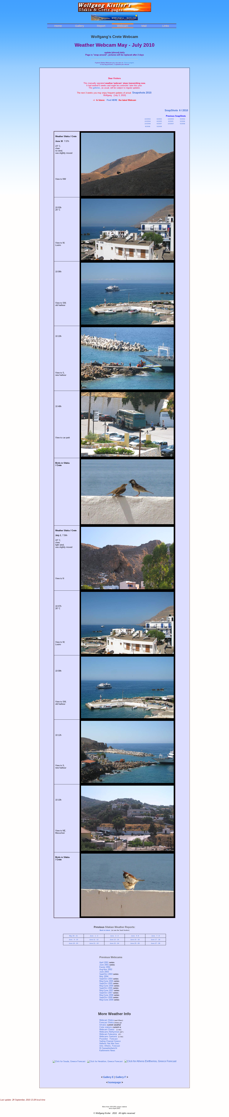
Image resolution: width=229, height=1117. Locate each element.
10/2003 (171, 119)
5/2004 (182, 119)
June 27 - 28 (155, 943)
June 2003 (104, 972)
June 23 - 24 (114, 943)
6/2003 (159, 119)
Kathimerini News (107, 1050)
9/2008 (147, 126)
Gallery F (121, 1077)
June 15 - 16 (135, 939)
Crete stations (106, 1027)
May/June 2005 (106, 981)
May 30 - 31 (73, 936)
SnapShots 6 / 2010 (176, 110)
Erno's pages (129, 62)
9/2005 (170, 121)
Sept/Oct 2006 (105, 988)
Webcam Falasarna (108, 1034)
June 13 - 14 (114, 939)
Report (101, 25)
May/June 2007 (106, 990)
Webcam (122, 25)
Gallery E (108, 1077)
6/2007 (159, 123)
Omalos (102, 1025)
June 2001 (104, 965)
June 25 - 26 (135, 943)
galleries (96, 88)
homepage (114, 1082)
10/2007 (171, 123)
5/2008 (182, 123)
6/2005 (159, 121)
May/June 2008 (106, 995)
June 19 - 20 (73, 943)
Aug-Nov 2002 (105, 969)
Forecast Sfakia (106, 1022)
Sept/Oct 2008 (105, 997)
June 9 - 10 (73, 939)
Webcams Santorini (108, 1036)
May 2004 (103, 976)
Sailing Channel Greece (110, 1041)
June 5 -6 (135, 936)
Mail (144, 25)
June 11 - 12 (93, 939)
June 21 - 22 (94, 943)
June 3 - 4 (114, 936)
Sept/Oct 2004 (105, 979)
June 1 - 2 (94, 936)
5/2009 (159, 126)
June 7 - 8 (155, 936)
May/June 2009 (106, 1000)
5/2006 (182, 121)
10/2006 (148, 123)
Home (58, 25)
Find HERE (112, 100)
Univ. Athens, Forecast (109, 1046)
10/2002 (148, 119)
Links (165, 25)
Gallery (79, 25)
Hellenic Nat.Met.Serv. (109, 1043)
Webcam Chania (107, 1029)
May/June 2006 (106, 986)
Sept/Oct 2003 (105, 974)
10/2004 (148, 121)
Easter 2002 (104, 967)
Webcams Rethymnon (109, 1032)
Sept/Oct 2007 (105, 993)
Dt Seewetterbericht (108, 1048)
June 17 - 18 (155, 939)
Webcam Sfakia (106, 1020)
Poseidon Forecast (108, 1039)
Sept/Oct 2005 (105, 983)
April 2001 (103, 962)
